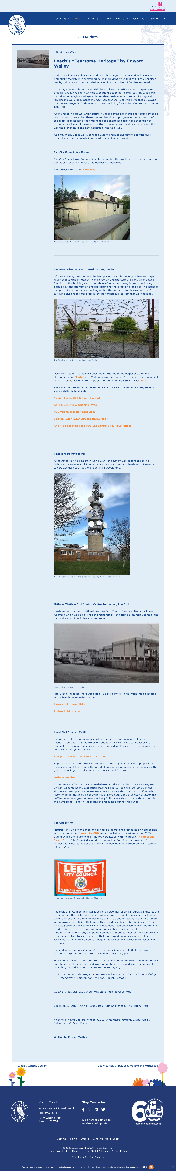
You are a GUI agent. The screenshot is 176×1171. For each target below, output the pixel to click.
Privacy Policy (119, 1151)
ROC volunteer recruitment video (75, 412)
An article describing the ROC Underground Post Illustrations (92, 426)
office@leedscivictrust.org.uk (57, 1108)
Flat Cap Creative (94, 1157)
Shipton (79, 377)
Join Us (61, 18)
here (143, 380)
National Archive (64, 777)
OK (151, 1167)
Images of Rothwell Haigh (70, 704)
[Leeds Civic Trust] (17, 24)
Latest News (88, 37)
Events (93, 18)
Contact (139, 18)
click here (89, 169)
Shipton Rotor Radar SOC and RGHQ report (81, 419)
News (79, 18)
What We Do (116, 18)
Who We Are (100, 1139)
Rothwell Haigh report (68, 711)
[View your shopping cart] (164, 18)
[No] (172, 1167)
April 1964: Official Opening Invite (75, 405)
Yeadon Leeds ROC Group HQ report (77, 398)
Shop (154, 18)
